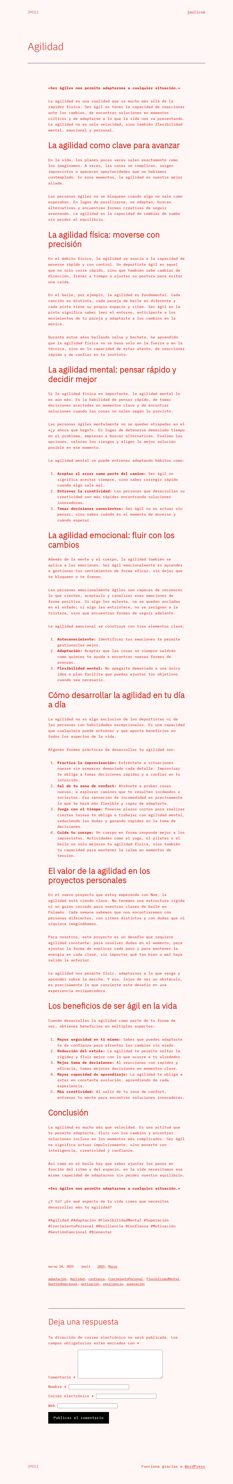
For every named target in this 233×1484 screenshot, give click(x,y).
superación (136, 1284)
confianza (96, 1279)
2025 (101, 1266)
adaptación (57, 1279)
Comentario (62, 1377)
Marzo (112, 1266)
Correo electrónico (71, 1396)
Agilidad (77, 1279)
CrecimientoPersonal (125, 1279)
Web (51, 1405)
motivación (90, 1284)
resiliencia (113, 1284)
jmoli (33, 12)
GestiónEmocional (62, 1284)
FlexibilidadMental (163, 1279)
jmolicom (196, 12)
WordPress (195, 1466)
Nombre (57, 1386)
